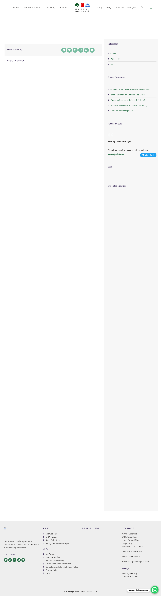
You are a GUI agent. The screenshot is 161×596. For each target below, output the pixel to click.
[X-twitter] (14, 560)
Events (63, 7)
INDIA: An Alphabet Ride (105, 535)
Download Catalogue (125, 7)
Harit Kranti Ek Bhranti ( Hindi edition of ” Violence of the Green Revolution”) (139, 279)
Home (16, 7)
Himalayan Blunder (103, 565)
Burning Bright (131, 356)
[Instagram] (10, 560)
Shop (100, 7)
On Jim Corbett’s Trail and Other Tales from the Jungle (106, 549)
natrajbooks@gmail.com (138, 561)
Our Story (50, 7)
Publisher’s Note (32, 7)
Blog (108, 7)
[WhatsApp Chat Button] (154, 589)
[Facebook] (63, 50)
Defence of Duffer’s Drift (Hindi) (138, 195)
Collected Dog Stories (134, 437)
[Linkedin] (19, 560)
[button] (142, 7)
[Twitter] (69, 50)
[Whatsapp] (80, 50)
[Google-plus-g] (86, 50)
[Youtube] (23, 560)
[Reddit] (75, 50)
